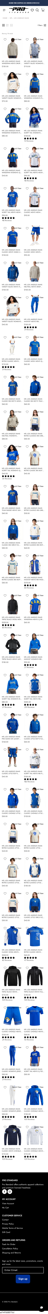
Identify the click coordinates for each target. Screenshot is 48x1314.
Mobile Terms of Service (12, 1228)
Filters (40, 25)
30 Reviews (7, 479)
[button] (3, 25)
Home (5, 18)
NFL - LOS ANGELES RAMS (19, 18)
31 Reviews (28, 330)
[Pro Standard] (19, 10)
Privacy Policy (8, 1223)
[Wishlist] (32, 10)
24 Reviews (7, 1040)
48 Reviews (29, 181)
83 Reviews (29, 588)
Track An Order (8, 1244)
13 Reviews (28, 141)
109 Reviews (7, 1000)
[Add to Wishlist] (5, 39)
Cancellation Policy (10, 1248)
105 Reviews (29, 1000)
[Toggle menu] (3, 10)
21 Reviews (6, 1079)
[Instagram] (9, 1191)
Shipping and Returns (11, 1252)
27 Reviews (29, 667)
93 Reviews (29, 1040)
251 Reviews (29, 707)
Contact (5, 1219)
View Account (8, 1203)
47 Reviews (29, 960)
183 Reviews (29, 782)
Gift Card (6, 1232)
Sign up (22, 1279)
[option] (24, 3)
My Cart (5, 1207)
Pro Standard (12, 1302)
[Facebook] (4, 1191)
